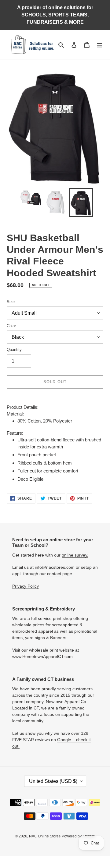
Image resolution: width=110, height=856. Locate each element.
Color (11, 326)
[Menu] (99, 44)
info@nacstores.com (55, 567)
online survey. (75, 555)
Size (11, 301)
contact (54, 573)
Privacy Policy (25, 586)
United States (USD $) (53, 781)
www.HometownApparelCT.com (42, 656)
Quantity (14, 349)
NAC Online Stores (45, 836)
